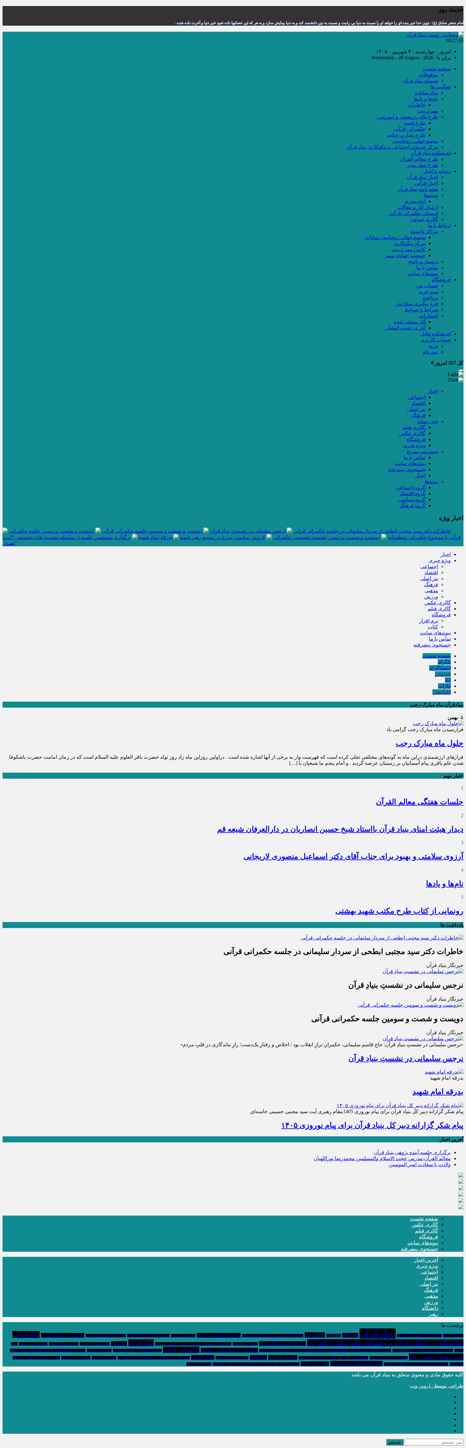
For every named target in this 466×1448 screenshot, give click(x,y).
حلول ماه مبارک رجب (429, 743)
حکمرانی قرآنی (409, 129)
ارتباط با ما (439, 225)
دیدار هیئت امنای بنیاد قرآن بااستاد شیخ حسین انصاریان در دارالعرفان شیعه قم (340, 829)
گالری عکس (412, 433)
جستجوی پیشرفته (406, 469)
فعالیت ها (440, 86)
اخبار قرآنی (426, 183)
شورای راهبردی (282, 1357)
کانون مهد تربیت (408, 249)
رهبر (433, 1314)
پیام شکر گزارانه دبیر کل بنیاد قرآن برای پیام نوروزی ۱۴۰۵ (372, 1125)
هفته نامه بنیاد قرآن (418, 189)
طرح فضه (414, 123)
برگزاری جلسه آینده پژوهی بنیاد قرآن (412, 1152)
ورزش (431, 596)
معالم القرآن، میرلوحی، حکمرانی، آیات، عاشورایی (154, 1358)
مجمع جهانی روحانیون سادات (395, 237)
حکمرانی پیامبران (99, 1350)
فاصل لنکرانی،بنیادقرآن (232, 1358)
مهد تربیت (427, 111)
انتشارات (428, 315)
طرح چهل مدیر (422, 165)
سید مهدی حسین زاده (436, 1357)
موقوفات (428, 74)
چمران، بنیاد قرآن (198, 1364)
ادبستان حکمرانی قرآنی (413, 213)
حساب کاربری (436, 339)
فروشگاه (441, 279)
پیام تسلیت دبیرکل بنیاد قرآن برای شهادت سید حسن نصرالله (256, 1364)
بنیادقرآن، (315, 1335)
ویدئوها (431, 195)
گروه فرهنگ (412, 505)
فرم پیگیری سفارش (417, 303)
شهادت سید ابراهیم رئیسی (389, 1358)
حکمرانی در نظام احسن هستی (229, 1350)
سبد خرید (428, 291)
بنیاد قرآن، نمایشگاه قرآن (282, 1343)
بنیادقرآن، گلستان (245, 1344)
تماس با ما (427, 267)
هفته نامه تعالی (315, 1363)
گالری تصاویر (424, 219)
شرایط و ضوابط (421, 309)
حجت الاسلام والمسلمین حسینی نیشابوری (422, 1350)
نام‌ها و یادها (426, 98)
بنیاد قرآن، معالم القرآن (62, 1335)
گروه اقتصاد (412, 493)
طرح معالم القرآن (419, 159)
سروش (443, 674)
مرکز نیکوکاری (409, 243)
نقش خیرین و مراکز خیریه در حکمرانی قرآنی (416, 1364)
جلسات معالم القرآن (63, 1344)
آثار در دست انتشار (405, 327)
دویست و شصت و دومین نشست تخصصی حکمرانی (326, 537)
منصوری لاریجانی (104, 1358)
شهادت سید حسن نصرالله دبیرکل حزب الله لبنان (333, 1358)
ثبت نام (430, 351)
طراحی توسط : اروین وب (436, 1385)
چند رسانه (427, 421)
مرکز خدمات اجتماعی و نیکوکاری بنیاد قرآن (392, 147)
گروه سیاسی (411, 499)
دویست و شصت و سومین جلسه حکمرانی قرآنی (152, 531)
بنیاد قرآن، (333, 1335)
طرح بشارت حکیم (406, 135)
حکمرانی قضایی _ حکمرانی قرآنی (137, 1350)
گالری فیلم (413, 427)
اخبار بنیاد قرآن (422, 177)
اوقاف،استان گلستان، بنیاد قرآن (419, 1335)
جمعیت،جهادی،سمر (33, 1344)
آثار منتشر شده (409, 321)
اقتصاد (418, 403)
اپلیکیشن (441, 692)
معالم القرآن (202, 1357)
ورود (433, 345)
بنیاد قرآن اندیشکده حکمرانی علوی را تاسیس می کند (193, 1344)
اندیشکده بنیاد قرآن (431, 153)
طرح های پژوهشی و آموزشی (407, 117)
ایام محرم (415, 201)
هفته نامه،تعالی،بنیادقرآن (356, 1363)
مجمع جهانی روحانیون (415, 141)
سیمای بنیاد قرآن (420, 80)
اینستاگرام (440, 668)
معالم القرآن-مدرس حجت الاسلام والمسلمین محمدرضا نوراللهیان (382, 1158)
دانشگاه (430, 1308)
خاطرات (416, 104)
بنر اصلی (416, 409)
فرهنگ (418, 415)
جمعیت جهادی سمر (405, 255)
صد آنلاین (258, 1357)
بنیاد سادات (426, 92)
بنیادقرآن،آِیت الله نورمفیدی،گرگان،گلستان (272, 1335)
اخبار (433, 391)
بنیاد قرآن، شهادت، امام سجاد (148, 1335)
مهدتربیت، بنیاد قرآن (75, 1358)
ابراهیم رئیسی (453, 1335)
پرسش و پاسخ (423, 261)
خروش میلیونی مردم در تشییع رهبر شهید (222, 537)
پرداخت (430, 297)
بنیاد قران (141, 1342)
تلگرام (444, 662)
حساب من (427, 285)
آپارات (444, 686)
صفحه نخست (437, 68)
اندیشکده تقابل (435, 333)
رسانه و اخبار (437, 171)
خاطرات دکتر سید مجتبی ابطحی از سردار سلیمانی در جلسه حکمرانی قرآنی (372, 531)
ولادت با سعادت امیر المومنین (420, 1164)
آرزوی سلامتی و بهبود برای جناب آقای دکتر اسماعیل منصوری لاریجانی (353, 856)
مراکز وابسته (424, 231)
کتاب (433, 626)
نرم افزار (428, 620)
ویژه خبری (414, 445)
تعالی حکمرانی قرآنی (95, 1344)
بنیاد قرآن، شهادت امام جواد (106, 1335)
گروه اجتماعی (410, 487)
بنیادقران (119, 1343)
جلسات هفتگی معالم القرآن (419, 802)
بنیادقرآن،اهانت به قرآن (219, 1335)
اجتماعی (416, 397)
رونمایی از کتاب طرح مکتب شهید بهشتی (399, 911)
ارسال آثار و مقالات (417, 207)
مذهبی (431, 590)
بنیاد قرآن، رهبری (183, 1335)
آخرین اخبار (426, 1260)
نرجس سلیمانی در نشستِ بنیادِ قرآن (248, 531)
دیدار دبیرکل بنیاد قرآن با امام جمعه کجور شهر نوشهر (48, 1350)
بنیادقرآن (350, 1335)
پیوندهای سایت (422, 273)
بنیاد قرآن (377, 1333)
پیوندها (431, 481)
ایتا (448, 680)
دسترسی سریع (422, 451)
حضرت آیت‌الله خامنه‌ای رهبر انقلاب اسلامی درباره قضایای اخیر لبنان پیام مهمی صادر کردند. (325, 1350)
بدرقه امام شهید (155, 537)
